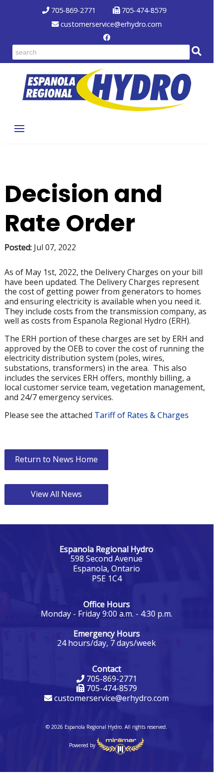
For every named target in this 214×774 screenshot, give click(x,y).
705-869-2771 (72, 10)
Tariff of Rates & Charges (141, 415)
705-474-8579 (143, 10)
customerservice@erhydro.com (110, 24)
